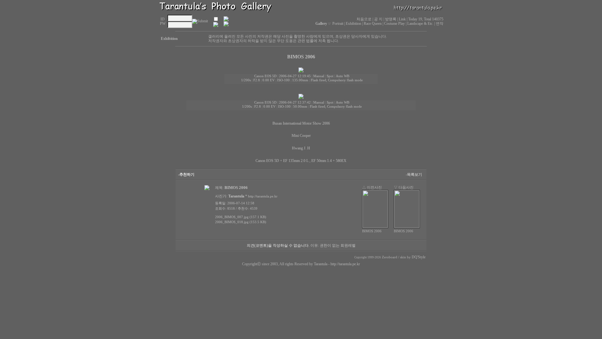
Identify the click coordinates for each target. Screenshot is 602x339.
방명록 (390, 19)
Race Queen (373, 23)
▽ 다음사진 (404, 187)
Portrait (337, 23)
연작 (439, 23)
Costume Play (394, 23)
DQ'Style (418, 257)
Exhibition (353, 23)
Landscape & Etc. (420, 23)
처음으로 (364, 19)
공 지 (378, 19)
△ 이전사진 (372, 187)
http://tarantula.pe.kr (345, 264)
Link (402, 19)
